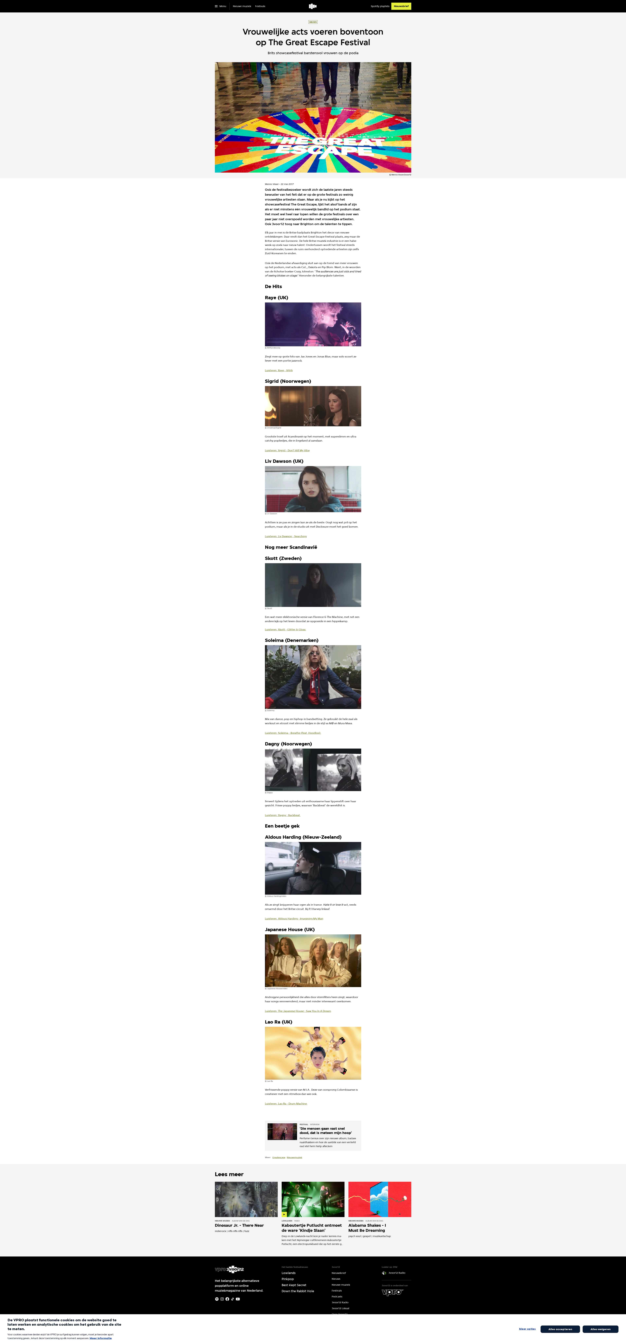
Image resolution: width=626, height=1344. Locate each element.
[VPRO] (392, 1293)
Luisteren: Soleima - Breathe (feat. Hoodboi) (293, 732)
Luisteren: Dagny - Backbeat (283, 815)
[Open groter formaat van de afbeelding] (313, 324)
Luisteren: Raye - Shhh (279, 370)
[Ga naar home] (313, 6)
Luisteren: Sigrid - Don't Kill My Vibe (287, 450)
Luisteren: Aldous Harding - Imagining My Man (294, 918)
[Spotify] (217, 1299)
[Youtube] (238, 1299)
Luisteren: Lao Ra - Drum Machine (286, 1103)
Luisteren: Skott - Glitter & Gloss (285, 629)
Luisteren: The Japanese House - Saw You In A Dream (298, 1011)
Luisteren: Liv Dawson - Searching (286, 536)
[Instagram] (222, 1299)
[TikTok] (233, 1299)
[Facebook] (227, 1299)
